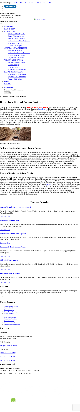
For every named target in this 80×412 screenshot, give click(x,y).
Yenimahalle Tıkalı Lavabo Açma (13, 247)
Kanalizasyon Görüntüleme (17, 74)
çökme (48, 184)
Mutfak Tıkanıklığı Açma (16, 38)
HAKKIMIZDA (9, 29)
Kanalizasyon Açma (15, 43)
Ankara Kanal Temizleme (10, 319)
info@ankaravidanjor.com (8, 345)
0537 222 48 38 (35, 3)
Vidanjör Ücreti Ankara (9, 260)
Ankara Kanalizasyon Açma (11, 306)
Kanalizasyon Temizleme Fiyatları (13, 234)
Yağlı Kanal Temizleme (16, 57)
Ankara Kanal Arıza (9, 321)
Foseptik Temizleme (15, 50)
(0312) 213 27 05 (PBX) (8, 353)
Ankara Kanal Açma (15, 46)
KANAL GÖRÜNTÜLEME (14, 72)
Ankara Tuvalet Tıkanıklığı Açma (19, 41)
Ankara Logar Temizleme (16, 55)
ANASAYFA (8, 26)
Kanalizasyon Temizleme (9, 220)
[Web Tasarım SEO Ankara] (40, 388)
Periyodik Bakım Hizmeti (16, 62)
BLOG (6, 81)
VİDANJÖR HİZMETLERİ (13, 60)
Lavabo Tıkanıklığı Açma (16, 34)
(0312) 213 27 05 (20, 3)
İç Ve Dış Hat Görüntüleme (17, 77)
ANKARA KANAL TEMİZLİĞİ (15, 48)
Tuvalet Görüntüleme (15, 79)
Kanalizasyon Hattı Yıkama (11, 323)
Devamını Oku (5, 216)
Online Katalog (10, 6)
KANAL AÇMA (10, 31)
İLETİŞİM (7, 84)
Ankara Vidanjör (13, 65)
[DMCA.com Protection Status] (13, 402)
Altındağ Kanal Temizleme (10, 273)
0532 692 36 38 (49, 3)
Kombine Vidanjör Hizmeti (17, 69)
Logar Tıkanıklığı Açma (16, 36)
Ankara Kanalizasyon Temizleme (19, 53)
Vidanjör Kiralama (14, 67)
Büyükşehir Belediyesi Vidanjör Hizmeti (15, 207)
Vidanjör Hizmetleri (9, 308)
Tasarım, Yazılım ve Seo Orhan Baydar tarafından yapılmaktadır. (40, 377)
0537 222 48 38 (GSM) (7, 356)
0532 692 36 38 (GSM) (7, 360)
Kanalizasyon (43, 109)
